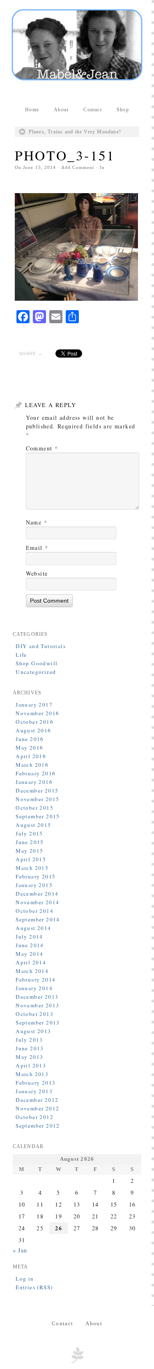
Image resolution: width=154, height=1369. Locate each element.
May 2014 (29, 953)
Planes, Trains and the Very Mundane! (75, 132)
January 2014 (34, 988)
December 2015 (37, 790)
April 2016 (31, 756)
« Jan (20, 1250)
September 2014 (38, 919)
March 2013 (32, 1074)
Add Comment (77, 167)
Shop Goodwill (36, 663)
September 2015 (38, 816)
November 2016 (37, 713)
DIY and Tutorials (41, 646)
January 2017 (34, 704)
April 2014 (31, 962)
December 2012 (37, 1099)
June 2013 (30, 1048)
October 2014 (34, 910)
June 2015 (30, 842)
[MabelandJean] (77, 44)
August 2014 (33, 928)
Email (37, 548)
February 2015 (35, 876)
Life (21, 654)
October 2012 (34, 1117)
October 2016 (34, 721)
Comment (42, 448)
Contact (92, 110)
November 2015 (37, 799)
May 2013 (29, 1057)
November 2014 (37, 902)
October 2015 (34, 807)
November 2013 (37, 1005)
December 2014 (37, 893)
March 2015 (32, 867)
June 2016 (30, 739)
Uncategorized (36, 671)
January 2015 (34, 885)
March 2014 (32, 971)
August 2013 (33, 1031)
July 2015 (29, 833)
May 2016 (29, 747)
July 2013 (29, 1039)
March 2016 (32, 764)
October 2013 (34, 1014)
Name (36, 522)
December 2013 (37, 996)
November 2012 (37, 1108)
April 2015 (31, 859)
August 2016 (33, 730)
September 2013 (38, 1022)
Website (37, 573)
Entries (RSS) (34, 1287)
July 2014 (29, 936)
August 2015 (33, 825)
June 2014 (30, 945)
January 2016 (34, 782)
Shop (123, 110)
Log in (25, 1278)
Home (32, 110)
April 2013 (31, 1065)
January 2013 (34, 1091)
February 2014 (35, 979)
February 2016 (35, 773)
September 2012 (38, 1125)
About (61, 110)
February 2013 (35, 1082)
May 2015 (29, 850)
